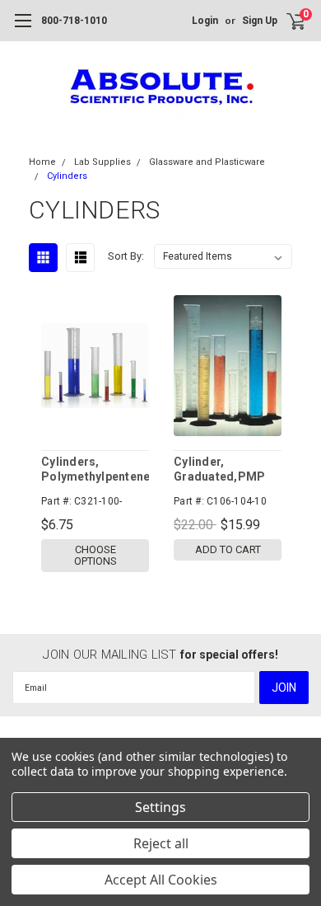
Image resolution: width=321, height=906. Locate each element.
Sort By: (126, 256)
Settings (160, 807)
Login (205, 20)
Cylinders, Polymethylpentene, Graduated (95, 469)
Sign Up (259, 20)
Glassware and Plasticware (207, 162)
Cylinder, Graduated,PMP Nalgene (219, 469)
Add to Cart (228, 549)
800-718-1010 (74, 20)
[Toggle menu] (22, 28)
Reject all (160, 843)
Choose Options (95, 555)
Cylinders (67, 176)
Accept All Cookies (161, 880)
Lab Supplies (102, 162)
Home (42, 162)
